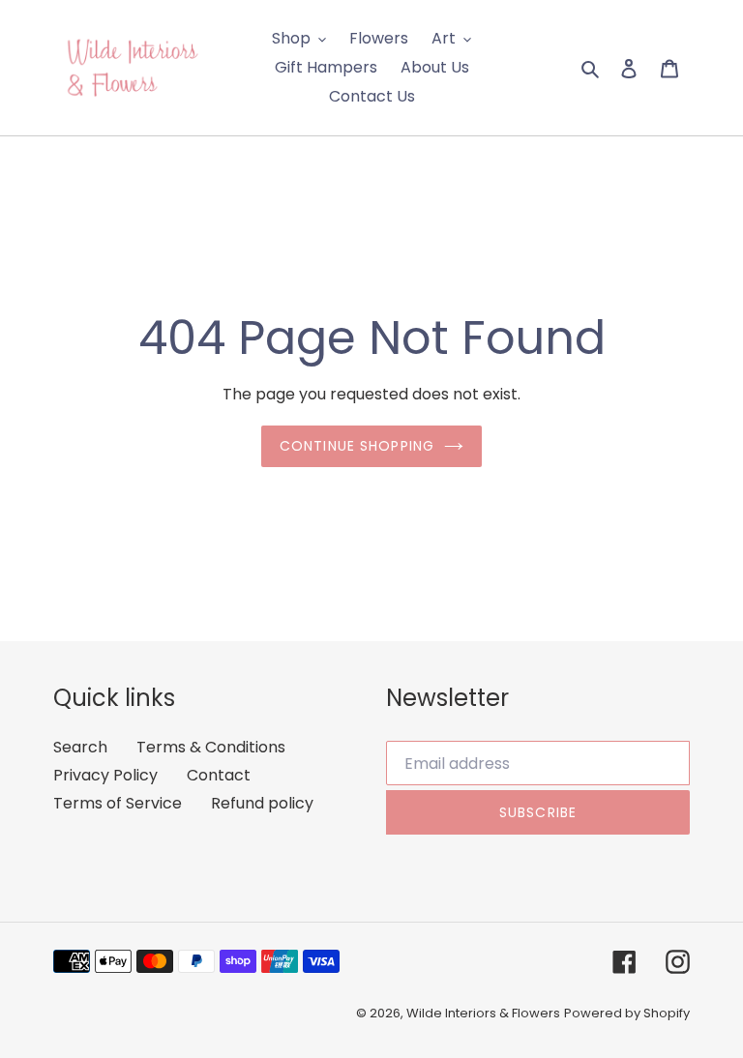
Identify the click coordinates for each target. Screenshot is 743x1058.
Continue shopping (357, 446)
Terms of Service (117, 803)
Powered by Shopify (627, 1013)
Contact (219, 775)
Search (80, 747)
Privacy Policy (105, 775)
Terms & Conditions (210, 747)
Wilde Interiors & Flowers (483, 1013)
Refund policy (262, 803)
